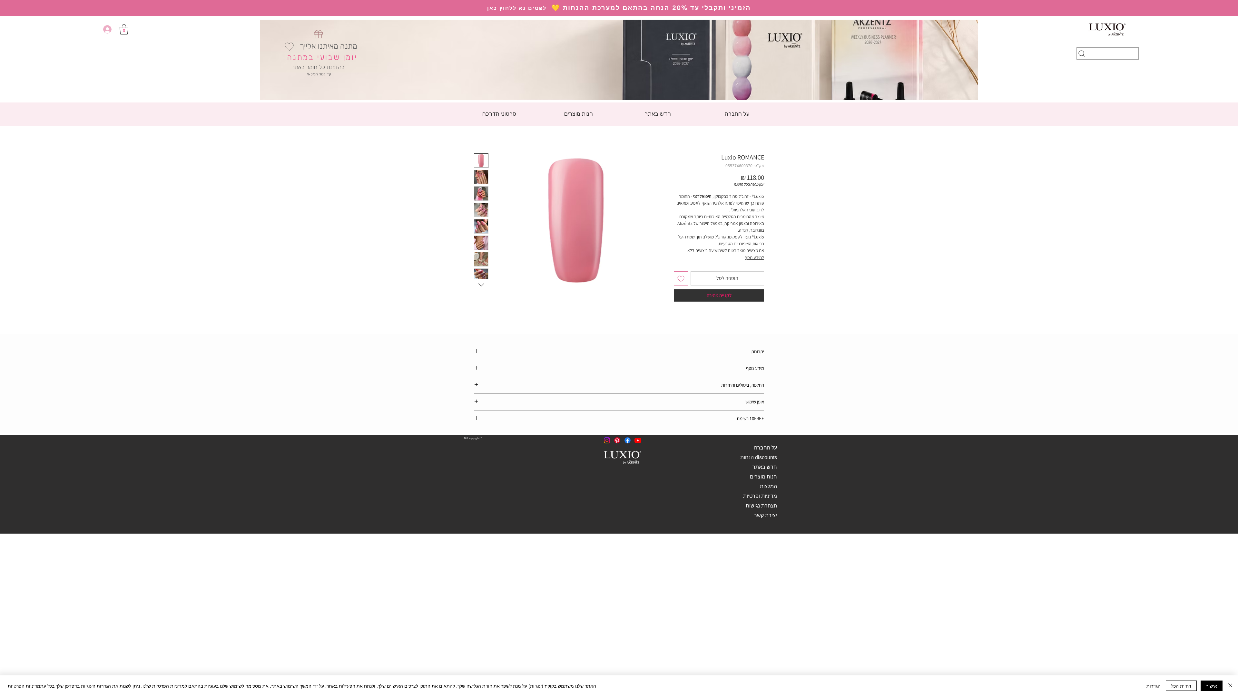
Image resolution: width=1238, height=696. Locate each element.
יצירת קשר (765, 515)
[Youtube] (638, 440)
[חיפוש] (1107, 53)
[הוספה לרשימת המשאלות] (681, 278)
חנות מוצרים (763, 476)
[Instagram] (607, 440)
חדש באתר (764, 467)
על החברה (765, 447)
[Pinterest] (617, 440)
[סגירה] (1230, 686)
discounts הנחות (758, 457)
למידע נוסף (754, 257)
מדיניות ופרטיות (760, 496)
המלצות (768, 486)
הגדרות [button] (1153, 685)
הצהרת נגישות (761, 505)
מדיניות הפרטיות (24, 685)
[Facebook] (628, 440)
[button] (124, 29)
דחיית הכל (1181, 685)
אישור (1211, 685)
